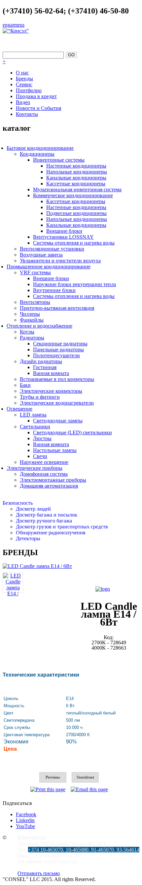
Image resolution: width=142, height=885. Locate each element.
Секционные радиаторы (60, 343)
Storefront (85, 777)
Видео (23, 102)
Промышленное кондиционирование (48, 266)
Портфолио (29, 90)
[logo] (102, 589)
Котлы (27, 332)
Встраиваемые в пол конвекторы (57, 379)
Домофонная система (44, 474)
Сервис (24, 84)
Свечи (40, 456)
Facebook (26, 814)
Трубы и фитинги (40, 397)
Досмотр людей (33, 509)
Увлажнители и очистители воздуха (60, 260)
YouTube (25, 826)
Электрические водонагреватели (57, 403)
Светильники (35, 426)
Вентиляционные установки (52, 249)
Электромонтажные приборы (53, 480)
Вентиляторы (35, 302)
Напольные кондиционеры (76, 171)
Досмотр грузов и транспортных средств (62, 526)
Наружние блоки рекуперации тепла (74, 284)
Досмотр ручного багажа (44, 520)
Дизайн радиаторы (41, 361)
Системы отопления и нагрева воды (74, 243)
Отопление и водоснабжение (39, 326)
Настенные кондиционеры (76, 166)
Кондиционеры (37, 154)
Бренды (24, 78)
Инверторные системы (59, 160)
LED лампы (33, 414)
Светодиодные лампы (58, 420)
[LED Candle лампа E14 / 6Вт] (37, 566)
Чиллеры (30, 314)
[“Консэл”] (16, 31)
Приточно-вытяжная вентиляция (57, 308)
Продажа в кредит (36, 96)
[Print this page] (47, 789)
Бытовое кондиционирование (40, 148)
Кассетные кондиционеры (75, 183)
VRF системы (35, 272)
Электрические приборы (34, 468)
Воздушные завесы (41, 254)
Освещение (19, 409)
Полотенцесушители (56, 355)
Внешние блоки (64, 231)
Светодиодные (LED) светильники (72, 432)
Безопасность (18, 503)
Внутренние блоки (54, 290)
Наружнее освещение (44, 462)
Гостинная (44, 367)
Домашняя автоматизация (49, 486)
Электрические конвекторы (51, 391)
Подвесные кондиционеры (76, 213)
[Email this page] (89, 789)
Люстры (42, 438)
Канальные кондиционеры (76, 177)
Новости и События (38, 108)
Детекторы (28, 538)
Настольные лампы (55, 450)
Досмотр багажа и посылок (46, 515)
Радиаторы (32, 337)
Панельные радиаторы (58, 349)
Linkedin (25, 820)
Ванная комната (51, 373)
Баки (25, 385)
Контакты (27, 114)
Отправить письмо (39, 873)
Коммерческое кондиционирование (73, 195)
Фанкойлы (32, 320)
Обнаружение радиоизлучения (50, 532)
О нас (22, 72)
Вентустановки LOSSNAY (63, 237)
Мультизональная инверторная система (77, 189)
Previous (53, 777)
